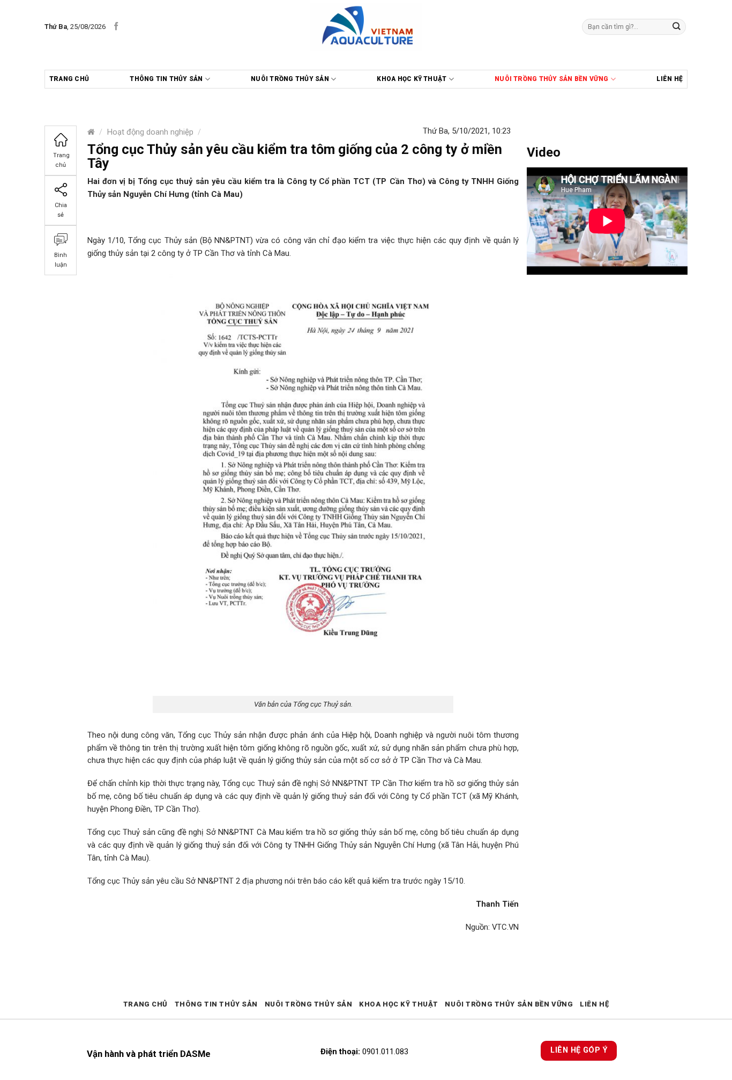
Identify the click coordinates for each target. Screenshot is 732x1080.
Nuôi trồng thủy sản (290, 79)
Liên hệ (669, 79)
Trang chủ (69, 79)
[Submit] (676, 26)
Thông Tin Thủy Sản (166, 79)
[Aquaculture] (366, 27)
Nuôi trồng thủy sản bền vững (552, 79)
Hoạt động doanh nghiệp (150, 132)
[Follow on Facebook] (116, 26)
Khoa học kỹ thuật (411, 79)
